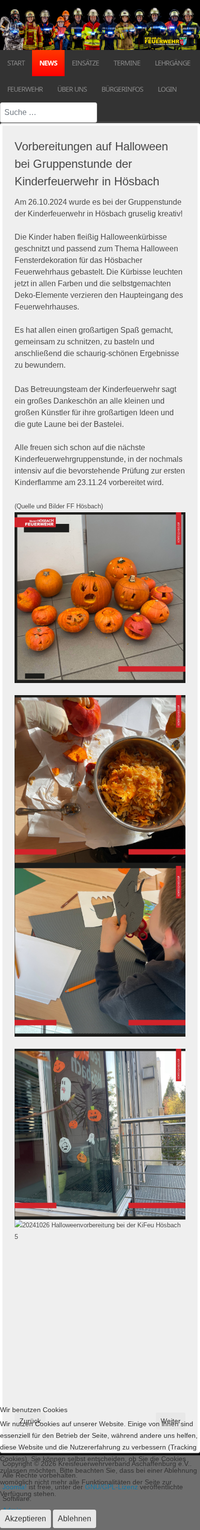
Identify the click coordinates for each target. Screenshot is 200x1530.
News (48, 62)
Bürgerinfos (122, 89)
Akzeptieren (25, 1518)
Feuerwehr (25, 89)
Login (167, 89)
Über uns (72, 89)
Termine (127, 62)
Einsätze (85, 62)
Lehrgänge (172, 62)
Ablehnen (74, 1518)
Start (16, 62)
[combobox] (48, 112)
